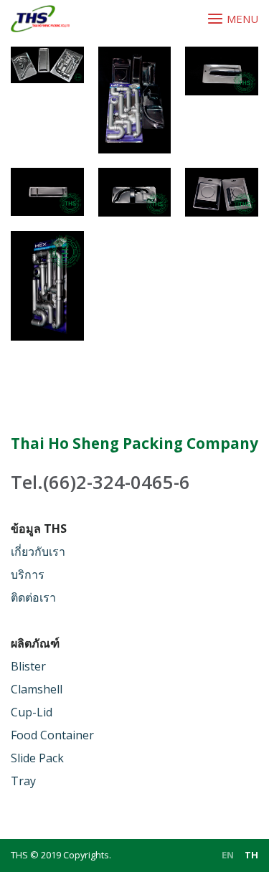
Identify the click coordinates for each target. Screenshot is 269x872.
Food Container (52, 735)
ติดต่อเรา (33, 597)
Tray (23, 781)
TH (251, 854)
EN (228, 854)
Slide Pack (37, 758)
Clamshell (36, 689)
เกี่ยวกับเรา (38, 551)
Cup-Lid (31, 712)
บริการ (27, 574)
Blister (28, 666)
